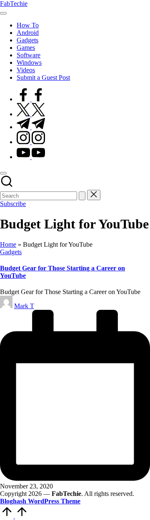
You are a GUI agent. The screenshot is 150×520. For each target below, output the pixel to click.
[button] (82, 195)
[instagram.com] (31, 141)
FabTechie (14, 3)
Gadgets (11, 251)
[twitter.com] (31, 114)
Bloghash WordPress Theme (40, 501)
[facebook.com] (31, 99)
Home (8, 244)
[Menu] (3, 13)
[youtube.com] (31, 156)
